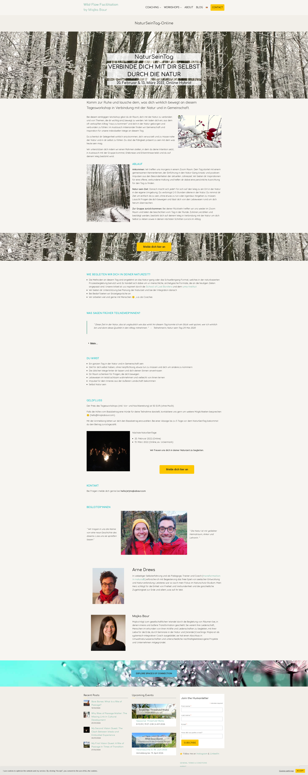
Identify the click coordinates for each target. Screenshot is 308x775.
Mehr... (94, 343)
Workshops (171, 7)
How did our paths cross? (191, 732)
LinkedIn (214, 754)
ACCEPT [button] (300, 771)
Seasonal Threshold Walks (150, 721)
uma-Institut (190, 286)
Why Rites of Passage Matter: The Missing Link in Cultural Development (109, 716)
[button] (160, 7)
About (189, 7)
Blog (199, 7)
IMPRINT (183, 766)
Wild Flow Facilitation (101, 4)
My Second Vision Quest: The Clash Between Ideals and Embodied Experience (106, 731)
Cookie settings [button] (286, 771)
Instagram (201, 754)
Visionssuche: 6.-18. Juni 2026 (151, 750)
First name (186, 706)
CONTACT (217, 7)
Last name (186, 715)
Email (184, 724)
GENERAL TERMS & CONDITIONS (193, 763)
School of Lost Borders (159, 286)
